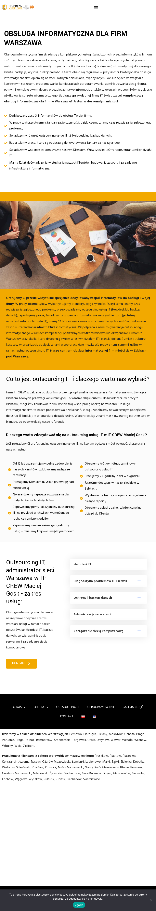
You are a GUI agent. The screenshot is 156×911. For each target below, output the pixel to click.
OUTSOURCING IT (67, 707)
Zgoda (79, 905)
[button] (95, 7)
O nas (17, 707)
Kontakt (66, 716)
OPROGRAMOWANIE (101, 707)
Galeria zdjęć (133, 707)
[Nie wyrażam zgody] (151, 900)
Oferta (39, 707)
